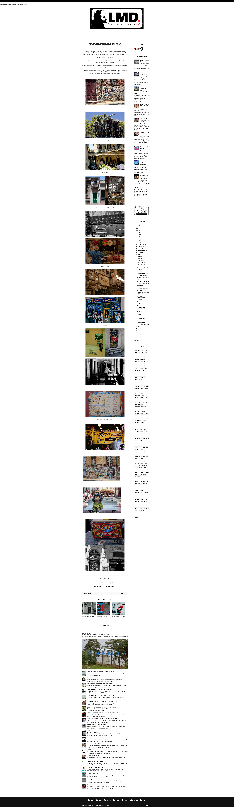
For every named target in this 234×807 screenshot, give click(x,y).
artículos (137, 366)
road (147, 481)
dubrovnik (145, 402)
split (142, 492)
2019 (137, 229)
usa (144, 506)
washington (137, 515)
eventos (136, 415)
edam (136, 404)
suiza (142, 494)
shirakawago (137, 488)
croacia (136, 393)
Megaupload (140, 285)
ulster (136, 506)
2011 (137, 326)
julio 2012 (140, 254)
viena (136, 510)
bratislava (142, 375)
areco (141, 361)
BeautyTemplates (92, 805)
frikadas (136, 424)
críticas (142, 390)
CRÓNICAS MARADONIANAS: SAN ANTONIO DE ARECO (142, 273)
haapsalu (136, 429)
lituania (136, 449)
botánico (136, 375)
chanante (143, 381)
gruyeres (136, 427)
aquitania (137, 361)
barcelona (141, 368)
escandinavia (143, 406)
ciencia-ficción (138, 386)
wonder (145, 515)
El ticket (141, 161)
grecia (145, 424)
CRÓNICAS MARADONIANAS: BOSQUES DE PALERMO (143, 322)
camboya (140, 379)
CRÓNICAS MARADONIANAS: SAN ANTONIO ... (89, 617)
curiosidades (137, 395)
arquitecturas (138, 363)
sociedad (141, 490)
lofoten (147, 451)
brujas (147, 375)
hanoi (141, 429)
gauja (141, 424)
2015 (137, 236)
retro (141, 481)
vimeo (136, 512)
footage (144, 420)
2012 (137, 242)
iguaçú (136, 436)
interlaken (145, 436)
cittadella (137, 388)
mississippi (145, 456)
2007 (137, 334)
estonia (141, 413)
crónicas (141, 393)
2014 (137, 238)
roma (136, 483)
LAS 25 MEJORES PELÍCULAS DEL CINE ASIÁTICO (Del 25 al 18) (101, 672)
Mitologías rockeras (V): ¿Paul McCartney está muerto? (99, 683)
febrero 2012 (140, 264)
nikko (146, 463)
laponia (141, 440)
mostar (141, 458)
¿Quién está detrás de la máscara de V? (96, 678)
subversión (137, 494)
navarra (141, 463)
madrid (141, 454)
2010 (137, 328)
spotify (146, 492)
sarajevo (136, 485)
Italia (143, 438)
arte (143, 363)
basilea (146, 368)
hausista (145, 429)
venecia (136, 508)
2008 (137, 332)
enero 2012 (140, 266)
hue (141, 433)
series (141, 485)
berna (140, 370)
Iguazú (140, 436)
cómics (146, 388)
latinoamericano (138, 442)
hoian (147, 431)
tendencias (137, 499)
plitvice (136, 472)
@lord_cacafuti (137, 340)
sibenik (142, 488)
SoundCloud (137, 492)
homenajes (137, 433)
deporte (141, 397)
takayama (146, 494)
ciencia (146, 384)
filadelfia (145, 418)
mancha (145, 454)
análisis (142, 357)
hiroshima (137, 431)
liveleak (136, 451)
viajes (114, 586)
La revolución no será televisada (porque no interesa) (99, 738)
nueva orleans (142, 465)
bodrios (139, 372)
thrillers (137, 501)
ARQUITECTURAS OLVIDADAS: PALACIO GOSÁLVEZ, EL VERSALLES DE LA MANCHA (141, 90)
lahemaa (136, 440)
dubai (136, 402)
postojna (136, 474)
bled (136, 372)
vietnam (140, 510)
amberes (143, 354)
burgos (136, 379)
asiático (142, 366)
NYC (147, 465)
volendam (146, 512)
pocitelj (141, 472)
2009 (137, 330)
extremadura (142, 415)
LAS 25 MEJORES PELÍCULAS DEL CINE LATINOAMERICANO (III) (101, 689)
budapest (136, 377)
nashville (137, 463)
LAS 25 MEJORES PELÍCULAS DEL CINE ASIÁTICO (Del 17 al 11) (100, 695)
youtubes (136, 517)
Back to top (148, 805)
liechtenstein (143, 445)
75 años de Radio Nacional (143, 288)
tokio (141, 501)
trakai (145, 501)
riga (144, 481)
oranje (145, 467)
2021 (137, 225)
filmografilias (138, 420)
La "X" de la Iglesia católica (93, 732)
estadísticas (137, 411)
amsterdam (137, 357)
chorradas (141, 384)
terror (142, 499)
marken (136, 456)
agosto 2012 (140, 252)
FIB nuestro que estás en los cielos (95, 767)
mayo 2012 (140, 258)
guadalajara (142, 427)
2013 (137, 240)
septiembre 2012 (141, 250)
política (147, 472)
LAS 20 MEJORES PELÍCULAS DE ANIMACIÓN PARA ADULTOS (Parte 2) (102, 713)
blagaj (144, 370)
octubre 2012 (141, 248)
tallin (136, 497)
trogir (141, 503)
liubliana (142, 449)
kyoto (147, 438)
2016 (137, 235)
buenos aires (104, 586)
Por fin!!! (89, 749)
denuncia (136, 397)
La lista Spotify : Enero (92, 779)
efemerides (140, 404)
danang (143, 395)
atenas (147, 366)
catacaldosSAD (137, 187)
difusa (146, 397)
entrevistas (137, 406)
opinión (140, 467)
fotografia (110, 586)
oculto (136, 467)
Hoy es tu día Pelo (143, 175)
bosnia (144, 372)
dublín (140, 402)
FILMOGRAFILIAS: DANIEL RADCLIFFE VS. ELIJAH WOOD (144, 120)
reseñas (136, 481)
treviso (136, 503)
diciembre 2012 (141, 244)
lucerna (136, 454)
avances (136, 368)
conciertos (137, 390)
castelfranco (137, 381)
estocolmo (137, 413)
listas (140, 447)
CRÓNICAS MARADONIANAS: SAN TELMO (142, 313)
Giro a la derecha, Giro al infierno (94, 744)
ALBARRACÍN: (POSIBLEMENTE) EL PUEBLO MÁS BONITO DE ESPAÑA (102, 701)
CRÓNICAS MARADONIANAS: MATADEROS (103, 617)
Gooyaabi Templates (105, 805)
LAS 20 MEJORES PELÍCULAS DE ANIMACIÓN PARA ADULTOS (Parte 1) (102, 707)
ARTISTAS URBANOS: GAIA (93, 773)
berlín (136, 370)
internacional (138, 438)
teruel (146, 499)
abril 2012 (140, 260)
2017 (137, 233)
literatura (145, 447)
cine (144, 386)
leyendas (136, 445)
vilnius (144, 510)
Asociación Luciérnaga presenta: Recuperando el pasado (143, 292)
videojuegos (146, 508)
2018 (137, 231)
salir (147, 483)
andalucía (137, 359)
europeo (146, 413)
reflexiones (137, 476)
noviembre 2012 (141, 246)
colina (142, 388)
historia (142, 431)
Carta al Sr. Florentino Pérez (93, 755)
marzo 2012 (140, 262)
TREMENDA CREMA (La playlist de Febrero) (96, 724)
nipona (136, 465)
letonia (144, 442)
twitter (145, 503)
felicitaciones (138, 418)
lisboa (136, 447)
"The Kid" (89, 785)
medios (140, 456)
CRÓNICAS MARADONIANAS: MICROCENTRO (118, 617)
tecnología (141, 497)
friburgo (142, 422)
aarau (139, 354)
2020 (137, 227)
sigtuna (136, 490)
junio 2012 (140, 256)
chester (136, 384)
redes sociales (143, 474)
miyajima (136, 458)
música (145, 458)
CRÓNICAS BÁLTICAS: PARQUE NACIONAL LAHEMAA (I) (97, 635)
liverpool (142, 451)
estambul (143, 411)
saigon (143, 483)
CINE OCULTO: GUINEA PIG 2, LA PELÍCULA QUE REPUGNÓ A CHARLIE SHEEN (103, 719)
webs (142, 515)
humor (144, 433)
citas (147, 386)
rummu (139, 483)
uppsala (140, 506)
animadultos (142, 359)
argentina (99, 586)
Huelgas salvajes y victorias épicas (95, 761)
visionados (141, 512)
